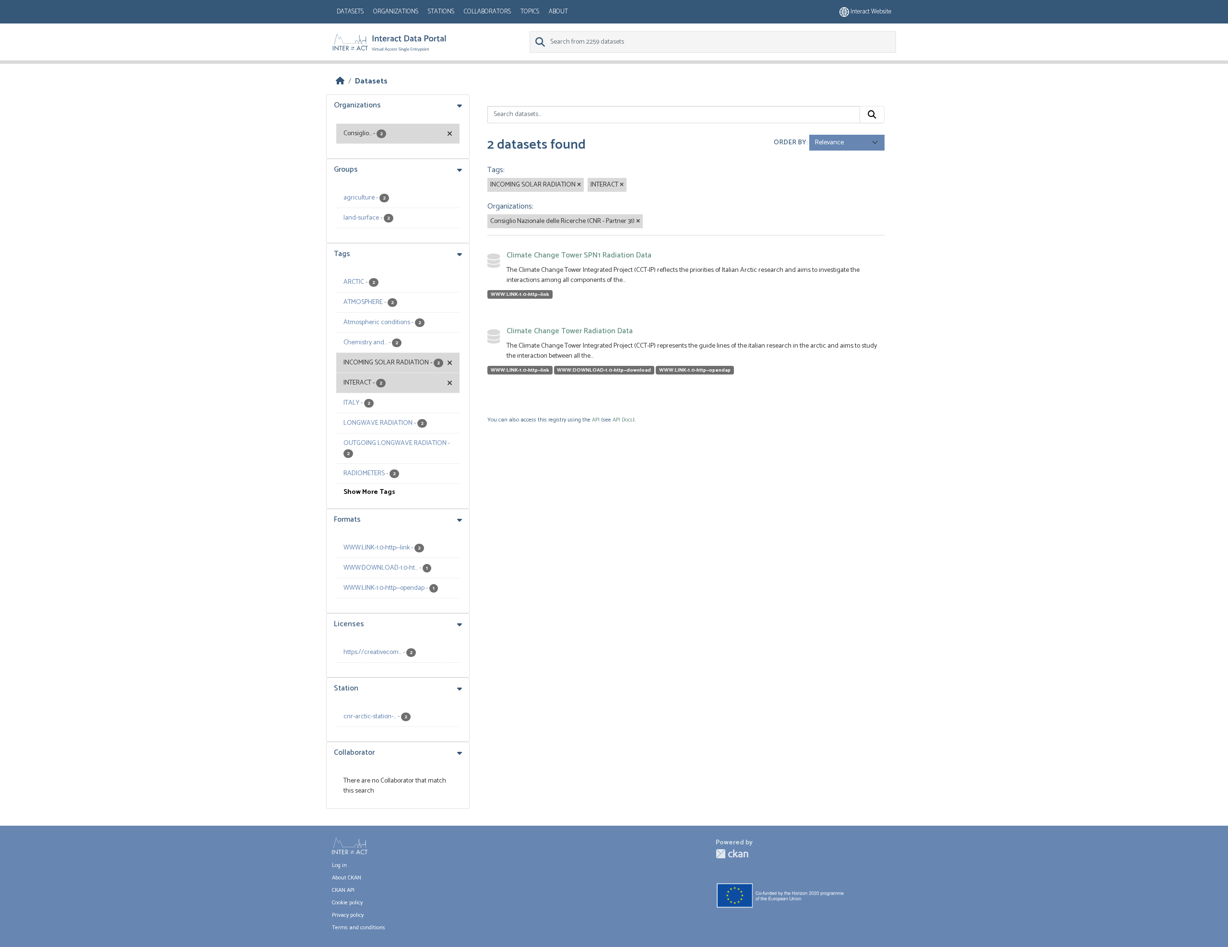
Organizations (395, 12)
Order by (790, 142)
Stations (441, 12)
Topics (529, 12)
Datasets (350, 12)
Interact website (870, 12)
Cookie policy (347, 902)
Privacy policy (348, 915)
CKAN (732, 854)
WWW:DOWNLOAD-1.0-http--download (604, 370)
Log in (339, 865)
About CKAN (346, 877)
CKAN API (343, 890)
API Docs (623, 419)
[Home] (340, 81)
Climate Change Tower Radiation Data (570, 331)
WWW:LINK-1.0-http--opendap (695, 370)
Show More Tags (369, 492)
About (558, 12)
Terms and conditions (358, 927)
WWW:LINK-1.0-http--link (520, 294)
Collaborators (487, 12)
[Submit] (872, 114)
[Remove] (579, 185)
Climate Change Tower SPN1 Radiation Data (579, 255)
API (596, 419)
